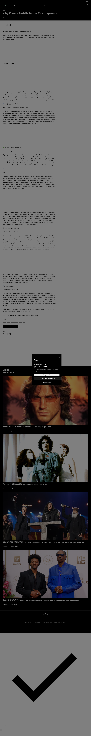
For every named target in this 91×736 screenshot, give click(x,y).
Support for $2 (46, 375)
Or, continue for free (47, 382)
